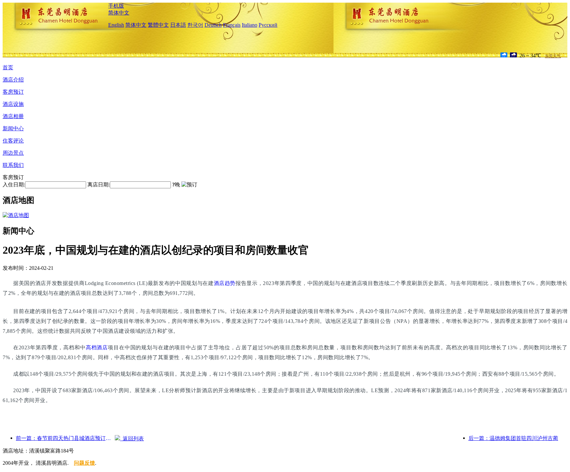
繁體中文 (158, 25)
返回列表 (132, 438)
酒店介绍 (13, 79)
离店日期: (98, 184)
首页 (8, 67)
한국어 (195, 25)
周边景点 (13, 153)
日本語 (178, 25)
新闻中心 (13, 128)
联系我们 (13, 165)
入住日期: (14, 184)
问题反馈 (84, 463)
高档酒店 (97, 347)
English (116, 25)
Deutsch (213, 25)
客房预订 (13, 92)
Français (231, 25)
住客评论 (13, 140)
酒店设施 (13, 104)
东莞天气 (553, 56)
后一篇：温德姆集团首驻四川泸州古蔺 (513, 438)
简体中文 (118, 13)
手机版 (116, 6)
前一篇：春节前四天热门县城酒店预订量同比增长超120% (65, 438)
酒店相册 (13, 116)
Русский (268, 25)
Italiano (249, 25)
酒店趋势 (225, 283)
